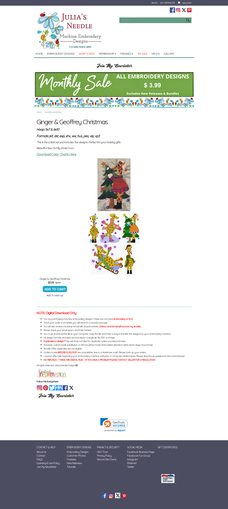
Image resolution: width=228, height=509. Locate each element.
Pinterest (131, 463)
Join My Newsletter (46, 466)
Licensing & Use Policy (48, 463)
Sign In (154, 2)
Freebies (125, 53)
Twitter (130, 466)
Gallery (169, 53)
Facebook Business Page (140, 452)
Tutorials (71, 466)
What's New (87, 53)
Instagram (132, 459)
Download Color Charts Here (56, 154)
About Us (41, 452)
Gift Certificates (167, 447)
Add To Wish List (54, 295)
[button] (114, 425)
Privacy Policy (104, 455)
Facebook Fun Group (138, 455)
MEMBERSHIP (106, 53)
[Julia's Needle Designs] (70, 30)
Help (155, 53)
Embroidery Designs (61, 53)
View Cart (186, 3)
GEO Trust (102, 452)
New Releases (74, 463)
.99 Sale (142, 53)
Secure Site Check (106, 459)
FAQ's (40, 459)
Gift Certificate (167, 2)
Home (39, 53)
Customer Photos (76, 455)
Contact (41, 455)
